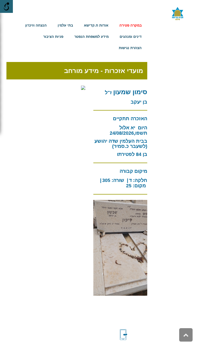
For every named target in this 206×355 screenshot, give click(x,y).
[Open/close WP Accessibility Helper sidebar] (6, 6)
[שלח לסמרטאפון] (132, 334)
